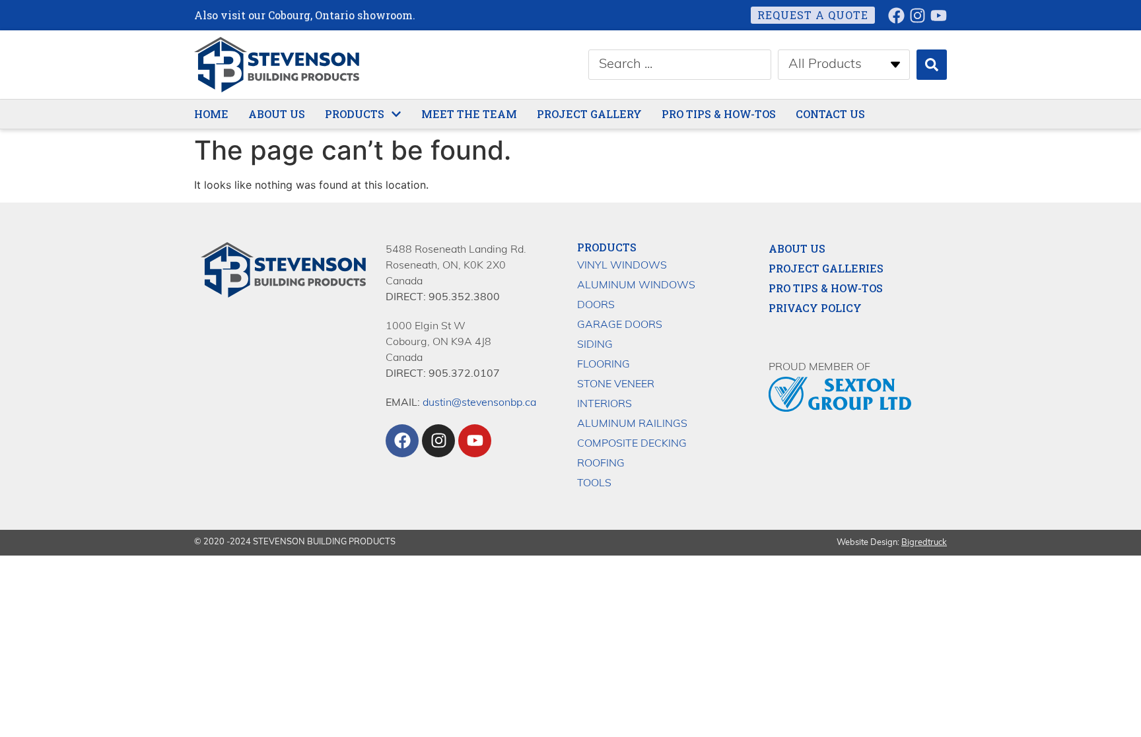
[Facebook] (896, 15)
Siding (595, 345)
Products (607, 247)
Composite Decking (632, 444)
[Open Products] (396, 114)
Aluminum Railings (632, 424)
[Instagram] (917, 15)
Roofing (601, 464)
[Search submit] (931, 64)
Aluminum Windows (636, 285)
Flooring (603, 365)
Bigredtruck (924, 542)
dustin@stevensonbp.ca (479, 403)
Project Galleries (826, 268)
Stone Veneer (615, 384)
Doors (596, 305)
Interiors (604, 404)
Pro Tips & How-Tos (826, 288)
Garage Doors (619, 325)
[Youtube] (938, 15)
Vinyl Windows (622, 266)
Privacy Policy (815, 308)
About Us (797, 248)
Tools (594, 483)
